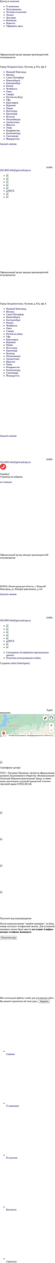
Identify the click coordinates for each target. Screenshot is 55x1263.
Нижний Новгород (16, 72)
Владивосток (14, 67)
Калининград (13, 133)
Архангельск (13, 122)
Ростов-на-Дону (14, 97)
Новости (10, 23)
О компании (12, 6)
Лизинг (10, 15)
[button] (27, 467)
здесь (34, 1001)
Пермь (9, 108)
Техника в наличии (16, 12)
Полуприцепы (13, 9)
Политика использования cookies (23, 658)
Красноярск (12, 102)
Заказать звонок (8, 144)
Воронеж (11, 105)
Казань (9, 86)
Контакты (11, 20)
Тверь (9, 127)
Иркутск (10, 125)
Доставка (11, 17)
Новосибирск (13, 80)
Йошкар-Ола (12, 139)
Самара (10, 94)
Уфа (8, 100)
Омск (9, 91)
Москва (10, 75)
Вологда (10, 116)
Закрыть (44, 1001)
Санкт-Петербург (15, 77)
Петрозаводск (13, 119)
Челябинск (11, 88)
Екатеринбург (13, 83)
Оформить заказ (14, 26)
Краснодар (11, 113)
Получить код (8, 937)
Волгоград (11, 111)
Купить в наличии (9, 1)
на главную (6, 482)
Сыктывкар (12, 136)
